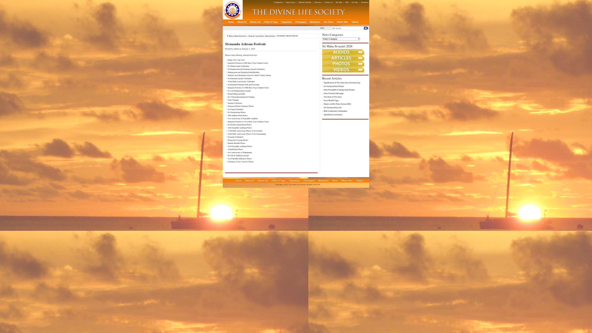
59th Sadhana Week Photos (238, 115)
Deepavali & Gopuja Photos (238, 140)
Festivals (252, 36)
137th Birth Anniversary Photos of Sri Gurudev (245, 131)
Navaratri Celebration (235, 137)
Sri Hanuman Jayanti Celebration (240, 78)
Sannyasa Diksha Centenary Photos (241, 106)
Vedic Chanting (233, 100)
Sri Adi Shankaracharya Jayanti (239, 90)
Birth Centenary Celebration (335, 111)
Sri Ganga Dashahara (235, 109)
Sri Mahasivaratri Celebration (238, 66)
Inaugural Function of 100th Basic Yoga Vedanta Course (248, 87)
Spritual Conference (235, 103)
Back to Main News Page (238, 36)
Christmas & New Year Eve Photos (241, 161)
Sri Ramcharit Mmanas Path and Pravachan (243, 84)
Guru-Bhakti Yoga (331, 100)
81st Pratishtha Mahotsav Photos (240, 158)
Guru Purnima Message (334, 93)
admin (236, 48)
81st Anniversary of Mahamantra (240, 152)
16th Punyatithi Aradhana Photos (240, 127)
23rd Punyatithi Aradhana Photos (240, 146)
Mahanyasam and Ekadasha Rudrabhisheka (243, 72)
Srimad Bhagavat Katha (236, 93)
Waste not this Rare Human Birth (337, 104)
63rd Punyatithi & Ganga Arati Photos (339, 90)
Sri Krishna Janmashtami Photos (240, 124)
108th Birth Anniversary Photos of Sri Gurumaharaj (247, 134)
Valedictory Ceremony (333, 115)
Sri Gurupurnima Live (333, 108)
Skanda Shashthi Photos (236, 143)
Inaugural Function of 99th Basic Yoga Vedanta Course (248, 63)
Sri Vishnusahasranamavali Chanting (241, 97)
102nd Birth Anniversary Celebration (241, 81)
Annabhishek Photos (235, 149)
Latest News (259, 36)
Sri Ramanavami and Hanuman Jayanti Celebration (246, 69)
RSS (322, 28)
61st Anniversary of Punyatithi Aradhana (243, 118)
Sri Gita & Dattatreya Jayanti (238, 155)
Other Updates (270, 36)
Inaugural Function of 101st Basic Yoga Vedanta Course (248, 121)
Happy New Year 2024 (236, 60)
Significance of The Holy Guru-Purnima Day (342, 83)
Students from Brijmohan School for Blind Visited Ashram (249, 75)
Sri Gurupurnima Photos (237, 112)
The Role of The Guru (333, 97)
